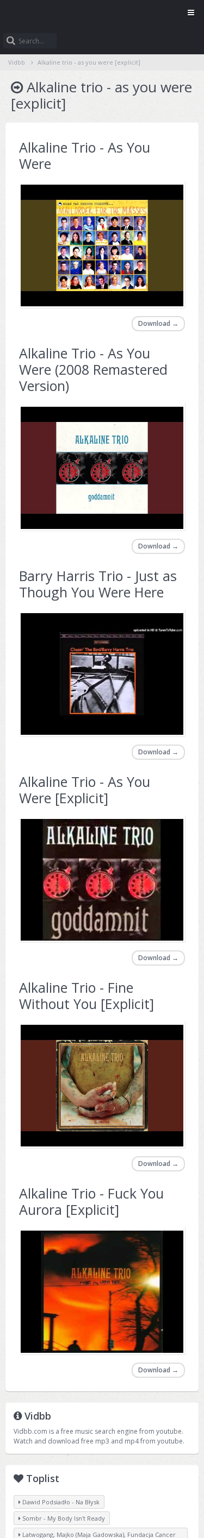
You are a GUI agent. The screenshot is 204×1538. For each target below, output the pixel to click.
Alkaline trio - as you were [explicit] (89, 62)
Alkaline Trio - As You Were (84, 155)
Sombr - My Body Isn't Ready (63, 1518)
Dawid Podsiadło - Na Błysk (60, 1502)
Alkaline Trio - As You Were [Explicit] (84, 789)
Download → (158, 323)
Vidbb (102, 13)
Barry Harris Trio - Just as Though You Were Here (98, 583)
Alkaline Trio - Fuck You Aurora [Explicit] (91, 1201)
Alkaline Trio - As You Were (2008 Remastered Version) (93, 369)
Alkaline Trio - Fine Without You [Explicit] (86, 995)
